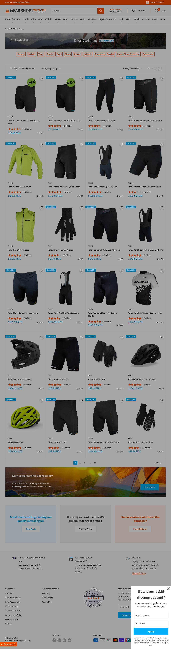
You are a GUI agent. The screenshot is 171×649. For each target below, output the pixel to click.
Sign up (151, 631)
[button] (8, 644)
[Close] (168, 588)
